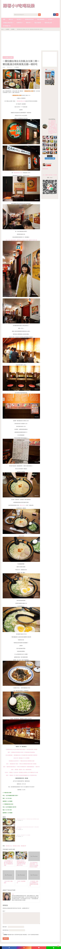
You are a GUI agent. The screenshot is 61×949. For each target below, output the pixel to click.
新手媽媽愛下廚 (6, 26)
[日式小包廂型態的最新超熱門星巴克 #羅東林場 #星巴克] (44, 141)
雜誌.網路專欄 (40, 19)
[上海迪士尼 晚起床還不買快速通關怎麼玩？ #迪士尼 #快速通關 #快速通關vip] (47, 144)
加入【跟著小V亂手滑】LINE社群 (50, 175)
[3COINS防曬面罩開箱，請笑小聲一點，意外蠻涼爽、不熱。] (47, 137)
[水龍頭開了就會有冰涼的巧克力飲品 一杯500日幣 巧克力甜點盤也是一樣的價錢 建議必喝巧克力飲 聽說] (55, 152)
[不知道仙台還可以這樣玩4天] (51, 137)
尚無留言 (17, 67)
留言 (4, 911)
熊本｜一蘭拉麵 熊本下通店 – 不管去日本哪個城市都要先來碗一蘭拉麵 (21, 763)
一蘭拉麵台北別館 (16, 845)
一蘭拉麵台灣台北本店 (21, 101)
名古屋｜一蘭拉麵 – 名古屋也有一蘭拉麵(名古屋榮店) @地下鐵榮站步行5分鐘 (21, 772)
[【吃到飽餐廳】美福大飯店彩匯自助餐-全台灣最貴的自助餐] (8, 855)
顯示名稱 (4, 926)
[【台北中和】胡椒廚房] (8, 875)
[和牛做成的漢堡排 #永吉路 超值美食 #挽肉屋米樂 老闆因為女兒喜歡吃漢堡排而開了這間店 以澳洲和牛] (47, 152)
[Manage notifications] (58, 946)
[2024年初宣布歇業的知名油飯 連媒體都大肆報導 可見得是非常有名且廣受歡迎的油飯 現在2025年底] (44, 152)
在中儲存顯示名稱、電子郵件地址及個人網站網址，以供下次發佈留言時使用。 (21, 934)
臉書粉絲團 (45, 168)
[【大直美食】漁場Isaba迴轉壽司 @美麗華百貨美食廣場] (34, 875)
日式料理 (12, 29)
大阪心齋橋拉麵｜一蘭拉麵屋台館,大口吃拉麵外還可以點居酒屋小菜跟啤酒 (21, 755)
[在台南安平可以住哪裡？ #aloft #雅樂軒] (44, 144)
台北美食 (50, 19)
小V (4, 67)
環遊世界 (28, 22)
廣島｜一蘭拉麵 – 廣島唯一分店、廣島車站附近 (21, 769)
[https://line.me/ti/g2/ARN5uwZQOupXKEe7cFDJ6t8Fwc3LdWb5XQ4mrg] (53, 947)
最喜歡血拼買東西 (29, 19)
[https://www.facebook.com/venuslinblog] (9, 947)
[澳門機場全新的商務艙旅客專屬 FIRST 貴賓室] (55, 141)
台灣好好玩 (19, 22)
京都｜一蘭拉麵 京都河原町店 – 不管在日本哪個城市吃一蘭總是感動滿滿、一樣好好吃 (21, 766)
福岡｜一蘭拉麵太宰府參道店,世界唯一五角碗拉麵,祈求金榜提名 (21, 752)
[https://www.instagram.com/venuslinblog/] (24, 947)
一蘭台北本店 (22, 505)
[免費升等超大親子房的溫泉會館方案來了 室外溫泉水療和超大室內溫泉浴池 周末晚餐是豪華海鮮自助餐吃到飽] (51, 144)
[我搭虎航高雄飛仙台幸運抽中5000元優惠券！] (55, 137)
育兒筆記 (19, 19)
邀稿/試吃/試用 (48, 22)
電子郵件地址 (5, 930)
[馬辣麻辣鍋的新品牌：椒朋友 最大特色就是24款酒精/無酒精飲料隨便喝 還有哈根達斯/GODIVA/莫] (51, 152)
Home (2, 29)
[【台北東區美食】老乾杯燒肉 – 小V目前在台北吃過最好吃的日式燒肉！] (34, 856)
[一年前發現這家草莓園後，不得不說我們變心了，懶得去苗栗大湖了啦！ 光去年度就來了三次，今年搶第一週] (47, 148)
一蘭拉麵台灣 (23, 845)
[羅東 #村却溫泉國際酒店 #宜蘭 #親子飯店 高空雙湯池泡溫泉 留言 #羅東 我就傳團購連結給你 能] (44, 148)
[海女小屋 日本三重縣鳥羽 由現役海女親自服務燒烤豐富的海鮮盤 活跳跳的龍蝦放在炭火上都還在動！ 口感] (55, 148)
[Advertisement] (30, 41)
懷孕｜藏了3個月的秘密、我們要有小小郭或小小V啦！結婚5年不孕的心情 (21, 240)
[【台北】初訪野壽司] (21, 875)
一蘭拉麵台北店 (8, 845)
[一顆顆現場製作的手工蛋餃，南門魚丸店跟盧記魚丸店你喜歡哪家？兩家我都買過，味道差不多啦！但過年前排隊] (55, 144)
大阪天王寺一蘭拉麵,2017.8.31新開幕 (21, 758)
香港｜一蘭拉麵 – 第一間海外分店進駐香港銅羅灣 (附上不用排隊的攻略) (21, 775)
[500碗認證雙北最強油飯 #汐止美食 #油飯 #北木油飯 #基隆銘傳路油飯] (51, 141)
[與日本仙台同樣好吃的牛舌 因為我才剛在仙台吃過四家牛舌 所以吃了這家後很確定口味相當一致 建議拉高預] (51, 148)
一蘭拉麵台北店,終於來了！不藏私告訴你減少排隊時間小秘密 (21, 761)
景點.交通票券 (37, 22)
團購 (4, 19)
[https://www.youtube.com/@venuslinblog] (38, 947)
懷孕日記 (11, 19)
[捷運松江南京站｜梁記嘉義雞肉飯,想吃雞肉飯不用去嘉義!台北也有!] (21, 855)
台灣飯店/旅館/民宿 (7, 22)
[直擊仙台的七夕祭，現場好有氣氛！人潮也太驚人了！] (44, 137)
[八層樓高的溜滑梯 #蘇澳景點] (47, 141)
